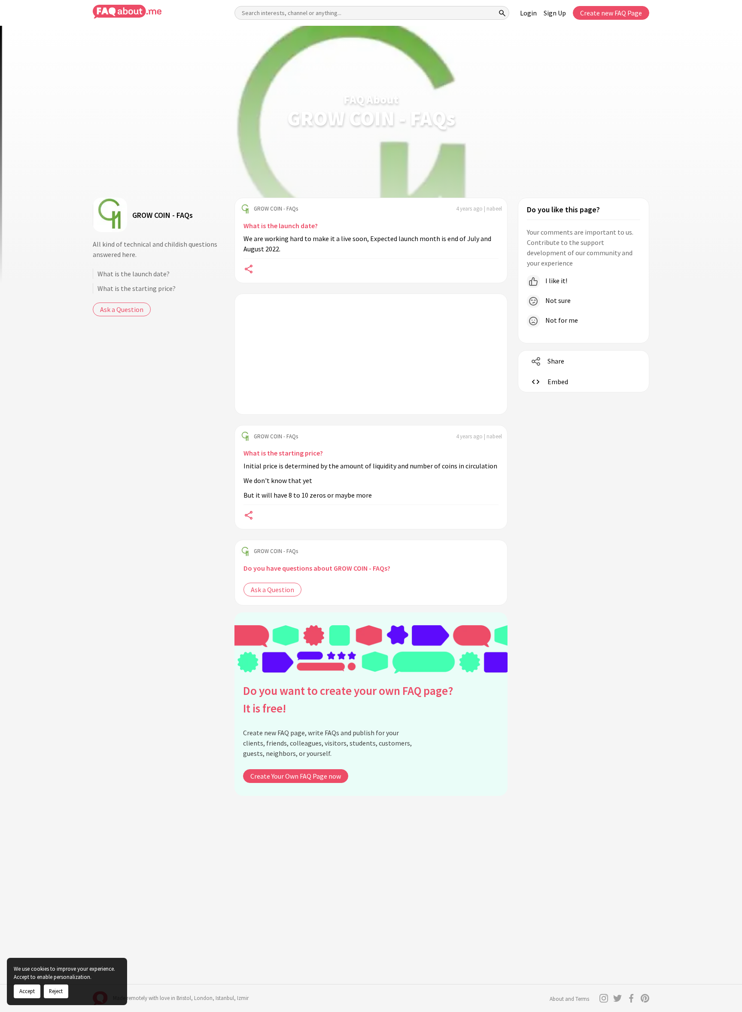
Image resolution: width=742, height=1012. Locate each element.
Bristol (183, 998)
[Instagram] (603, 998)
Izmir (243, 998)
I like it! (555, 280)
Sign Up (555, 13)
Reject (56, 991)
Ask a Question (121, 309)
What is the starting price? (136, 288)
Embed (557, 381)
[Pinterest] (645, 998)
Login (528, 13)
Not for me (561, 320)
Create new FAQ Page (611, 13)
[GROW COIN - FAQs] (110, 215)
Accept (27, 991)
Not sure (557, 300)
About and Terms (569, 999)
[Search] (502, 13)
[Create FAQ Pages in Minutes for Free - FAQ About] (127, 12)
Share (555, 361)
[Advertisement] (371, 354)
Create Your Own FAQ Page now (295, 776)
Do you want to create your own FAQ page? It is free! (348, 699)
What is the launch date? (133, 273)
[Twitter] (617, 998)
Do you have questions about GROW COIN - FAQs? (316, 568)
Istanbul (225, 998)
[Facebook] (631, 998)
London (203, 998)
